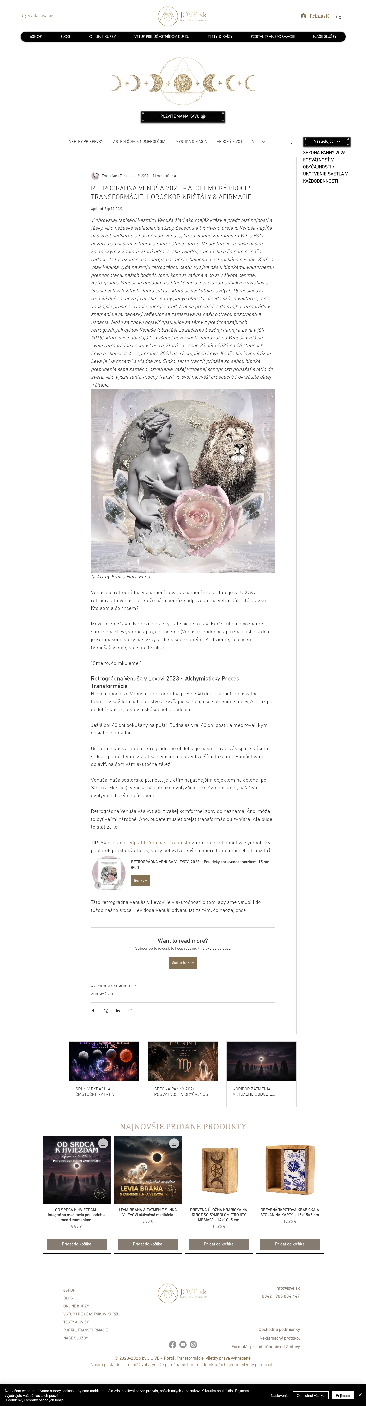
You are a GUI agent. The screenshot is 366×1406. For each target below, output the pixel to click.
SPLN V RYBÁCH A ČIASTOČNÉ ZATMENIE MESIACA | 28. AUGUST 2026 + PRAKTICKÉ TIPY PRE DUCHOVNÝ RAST (102, 1092)
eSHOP (69, 1290)
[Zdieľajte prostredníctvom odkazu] (129, 1010)
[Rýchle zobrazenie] (77, 1170)
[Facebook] (172, 1344)
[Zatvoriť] (360, 1395)
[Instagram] (193, 1344)
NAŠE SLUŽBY (75, 1338)
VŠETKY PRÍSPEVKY (86, 141)
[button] (338, 16)
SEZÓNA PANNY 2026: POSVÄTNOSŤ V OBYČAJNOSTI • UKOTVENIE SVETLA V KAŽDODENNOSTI (182, 1092)
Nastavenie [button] (280, 1395)
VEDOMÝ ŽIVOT (229, 141)
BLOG (68, 1298)
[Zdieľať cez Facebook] (93, 1010)
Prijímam (343, 1395)
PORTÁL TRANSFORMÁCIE (85, 1330)
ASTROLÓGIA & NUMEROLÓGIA (139, 141)
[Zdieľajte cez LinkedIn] (117, 1010)
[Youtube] (183, 1344)
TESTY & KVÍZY (76, 1322)
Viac (255, 141)
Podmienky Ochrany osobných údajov (35, 1399)
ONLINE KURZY (76, 1306)
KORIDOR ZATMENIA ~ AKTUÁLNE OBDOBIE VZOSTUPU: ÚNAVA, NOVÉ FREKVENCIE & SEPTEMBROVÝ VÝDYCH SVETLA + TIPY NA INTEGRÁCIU (257, 1092)
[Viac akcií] (272, 176)
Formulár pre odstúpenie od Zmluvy (265, 1347)
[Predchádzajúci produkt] (35, 1195)
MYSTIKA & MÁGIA (191, 141)
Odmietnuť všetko (310, 1395)
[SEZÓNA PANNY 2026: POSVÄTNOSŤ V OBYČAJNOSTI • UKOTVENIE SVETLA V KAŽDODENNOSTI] (183, 1061)
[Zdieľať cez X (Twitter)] (105, 1010)
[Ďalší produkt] (331, 1195)
